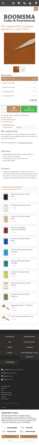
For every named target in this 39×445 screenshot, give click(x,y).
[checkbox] (4, 428)
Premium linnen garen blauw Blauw (20, 239)
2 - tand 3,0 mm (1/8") (19, 91)
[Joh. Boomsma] (19, 17)
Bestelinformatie (6, 392)
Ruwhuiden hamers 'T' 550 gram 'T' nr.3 (22, 306)
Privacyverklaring (6, 394)
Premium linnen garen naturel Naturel (21, 284)
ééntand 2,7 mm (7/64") (19, 79)
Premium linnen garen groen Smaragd (20, 262)
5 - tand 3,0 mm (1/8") (19, 96)
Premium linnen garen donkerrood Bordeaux (18, 228)
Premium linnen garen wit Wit (21, 205)
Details (19, 127)
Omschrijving (8, 127)
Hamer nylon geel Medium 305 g (22, 316)
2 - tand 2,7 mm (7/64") (19, 83)
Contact (9, 353)
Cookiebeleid (9, 362)
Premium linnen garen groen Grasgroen (20, 295)
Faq (9, 342)
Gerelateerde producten (12, 189)
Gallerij (9, 347)
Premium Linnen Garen (25, 143)
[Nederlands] (24, 3)
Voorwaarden (9, 337)
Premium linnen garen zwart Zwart (20, 195)
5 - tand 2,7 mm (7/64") (19, 87)
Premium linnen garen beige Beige (20, 217)
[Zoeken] (36, 9)
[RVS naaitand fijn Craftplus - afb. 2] (23, 69)
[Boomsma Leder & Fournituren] (3, 3)
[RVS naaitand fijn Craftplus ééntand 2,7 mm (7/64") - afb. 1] (19, 48)
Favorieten (19, 3)
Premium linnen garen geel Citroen (20, 273)
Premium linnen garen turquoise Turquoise (22, 251)
